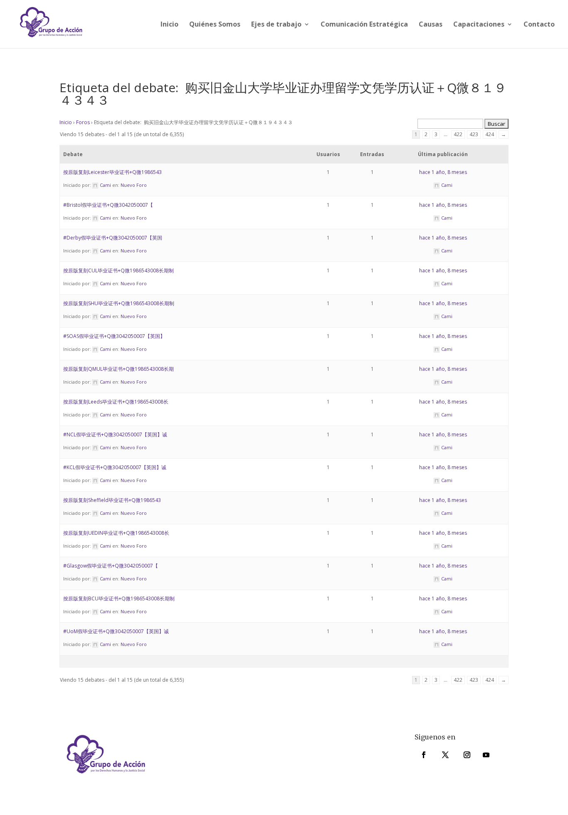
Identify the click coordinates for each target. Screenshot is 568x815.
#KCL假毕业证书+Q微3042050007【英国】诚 (114, 467)
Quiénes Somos (214, 25)
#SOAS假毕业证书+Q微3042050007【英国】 (114, 336)
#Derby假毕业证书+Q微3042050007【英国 (112, 237)
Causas (430, 25)
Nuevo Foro (134, 185)
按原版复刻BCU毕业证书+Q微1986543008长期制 (119, 598)
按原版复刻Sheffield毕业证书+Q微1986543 (112, 500)
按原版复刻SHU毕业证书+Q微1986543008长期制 (118, 303)
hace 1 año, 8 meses (443, 172)
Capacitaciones (478, 25)
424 (489, 134)
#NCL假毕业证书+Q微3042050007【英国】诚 (115, 434)
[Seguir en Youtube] (486, 754)
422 (458, 134)
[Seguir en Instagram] (467, 755)
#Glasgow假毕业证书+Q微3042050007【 (110, 565)
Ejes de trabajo (276, 25)
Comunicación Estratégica (364, 25)
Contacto (539, 25)
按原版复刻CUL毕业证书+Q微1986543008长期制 (118, 270)
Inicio (169, 25)
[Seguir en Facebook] (424, 755)
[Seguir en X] (445, 755)
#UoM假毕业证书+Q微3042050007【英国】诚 (116, 631)
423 (473, 134)
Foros (83, 122)
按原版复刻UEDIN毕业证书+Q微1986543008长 (116, 532)
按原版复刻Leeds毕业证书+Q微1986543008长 (115, 401)
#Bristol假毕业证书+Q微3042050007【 (108, 204)
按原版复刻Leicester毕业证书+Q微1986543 (112, 172)
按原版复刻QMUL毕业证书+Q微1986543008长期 (118, 368)
